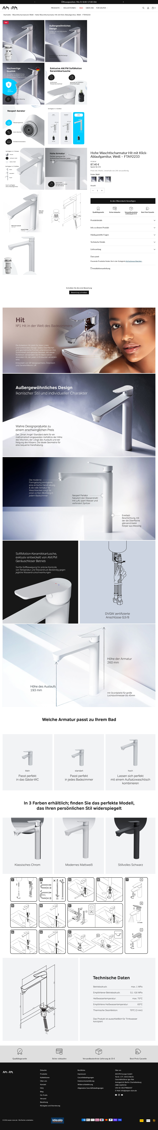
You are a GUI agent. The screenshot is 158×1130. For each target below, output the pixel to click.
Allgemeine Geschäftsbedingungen (91, 1088)
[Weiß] (108, 179)
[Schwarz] (101, 179)
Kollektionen (45, 1077)
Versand (43, 1098)
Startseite (7, 15)
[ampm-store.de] (10, 8)
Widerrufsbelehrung (85, 1084)
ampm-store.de (12, 1120)
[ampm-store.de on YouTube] (121, 1094)
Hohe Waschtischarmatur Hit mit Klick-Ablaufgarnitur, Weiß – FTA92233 (62, 15)
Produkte (43, 1074)
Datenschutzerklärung (86, 1081)
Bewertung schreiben (79, 292)
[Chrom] (94, 179)
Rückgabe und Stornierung (50, 1106)
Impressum (82, 1074)
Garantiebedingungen (86, 1077)
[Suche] (143, 8)
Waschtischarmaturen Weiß (22, 15)
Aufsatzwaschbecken (134, 261)
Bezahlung (44, 1102)
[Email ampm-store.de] (115, 1094)
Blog (41, 1091)
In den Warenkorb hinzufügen (123, 201)
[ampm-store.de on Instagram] (118, 1094)
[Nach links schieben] (34, 1)
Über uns (43, 1081)
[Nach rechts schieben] (123, 1)
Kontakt (43, 1084)
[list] (45, 147)
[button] (56, 8)
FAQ (42, 1088)
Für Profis (43, 1095)
